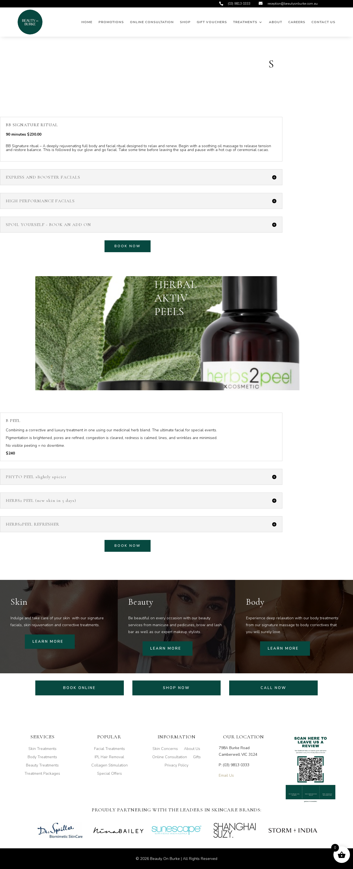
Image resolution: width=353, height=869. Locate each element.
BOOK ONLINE (79, 687)
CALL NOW (273, 687)
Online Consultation (152, 22)
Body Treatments (42, 757)
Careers (296, 22)
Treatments (245, 22)
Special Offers (109, 774)
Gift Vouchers (212, 22)
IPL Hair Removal (109, 757)
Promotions (111, 22)
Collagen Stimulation (109, 765)
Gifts (197, 757)
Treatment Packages (42, 774)
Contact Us (323, 22)
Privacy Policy (176, 765)
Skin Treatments (42, 749)
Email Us (226, 775)
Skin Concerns (165, 749)
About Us (192, 749)
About (275, 22)
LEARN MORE (48, 641)
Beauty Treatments (42, 765)
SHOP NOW (176, 687)
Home (86, 22)
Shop (185, 22)
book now (127, 246)
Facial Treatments (109, 749)
